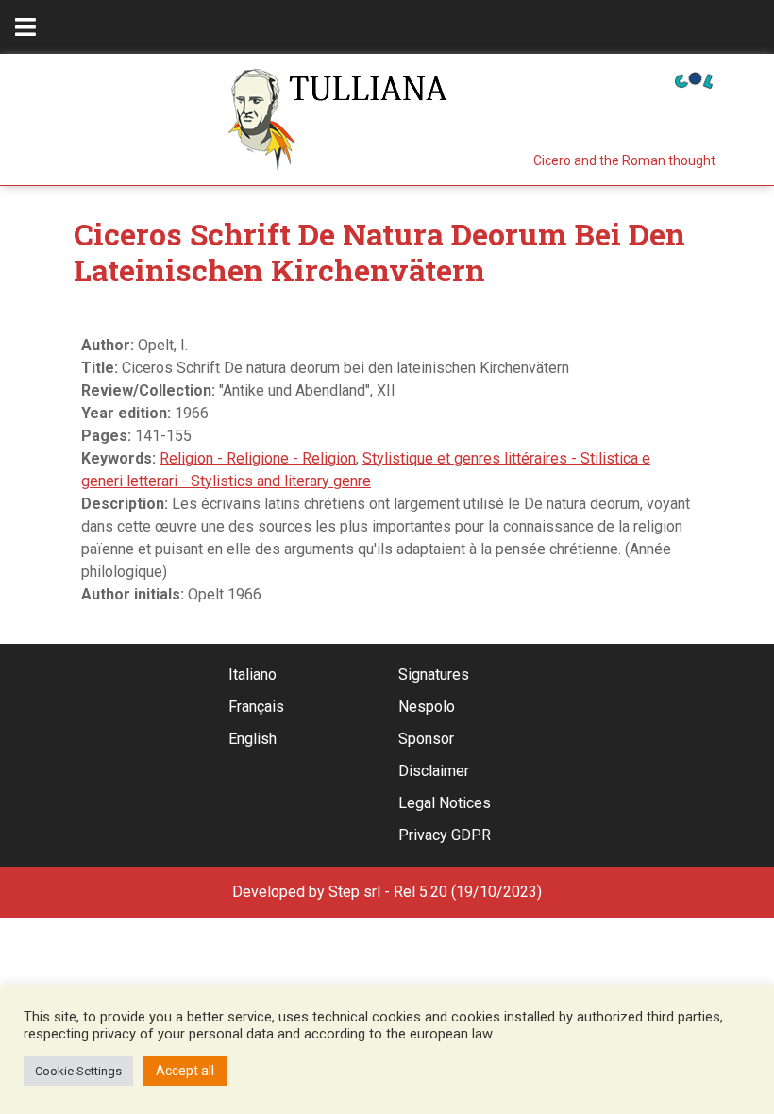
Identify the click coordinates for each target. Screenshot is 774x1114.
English (252, 739)
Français (256, 707)
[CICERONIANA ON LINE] (694, 79)
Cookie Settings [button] (78, 1071)
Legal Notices (444, 803)
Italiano (252, 675)
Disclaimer (433, 771)
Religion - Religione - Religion (258, 458)
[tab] (25, 27)
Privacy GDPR (444, 835)
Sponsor (426, 739)
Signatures (433, 675)
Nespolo (426, 707)
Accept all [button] (185, 1070)
